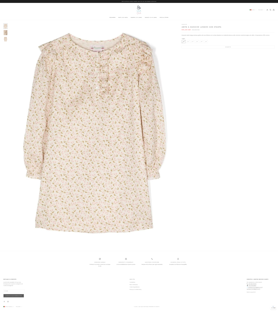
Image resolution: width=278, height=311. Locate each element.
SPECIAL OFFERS (164, 17)
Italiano (260, 9)
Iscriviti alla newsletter (14, 295)
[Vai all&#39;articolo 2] (5, 32)
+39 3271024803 (252, 285)
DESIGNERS (113, 17)
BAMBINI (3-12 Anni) (136, 17)
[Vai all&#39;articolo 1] (5, 26)
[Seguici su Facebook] (4, 301)
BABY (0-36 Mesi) (123, 17)
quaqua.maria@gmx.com (253, 289)
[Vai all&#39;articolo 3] (5, 39)
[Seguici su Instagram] (8, 301)
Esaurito (228, 47)
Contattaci (132, 282)
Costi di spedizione (134, 287)
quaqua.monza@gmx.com (255, 287)
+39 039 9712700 (252, 284)
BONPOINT (184, 24)
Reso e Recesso (134, 284)
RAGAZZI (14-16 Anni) (151, 17)
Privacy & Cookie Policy (135, 289)
